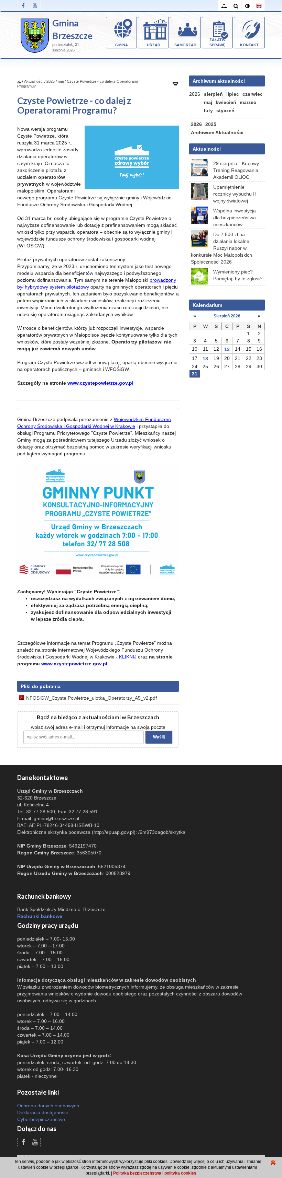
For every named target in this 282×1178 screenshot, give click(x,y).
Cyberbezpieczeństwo (41, 1119)
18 (205, 358)
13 (227, 349)
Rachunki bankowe (39, 916)
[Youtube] (35, 5)
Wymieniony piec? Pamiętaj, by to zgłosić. (238, 275)
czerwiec (252, 94)
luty (208, 110)
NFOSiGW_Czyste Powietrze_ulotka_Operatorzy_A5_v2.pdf (91, 698)
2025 (50, 81)
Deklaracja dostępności (42, 1112)
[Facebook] (23, 5)
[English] (259, 6)
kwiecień (226, 102)
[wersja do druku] (175, 82)
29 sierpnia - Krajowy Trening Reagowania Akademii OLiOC (236, 170)
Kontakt (249, 45)
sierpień (213, 94)
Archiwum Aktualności (217, 132)
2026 (196, 124)
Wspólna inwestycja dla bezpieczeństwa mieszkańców (234, 217)
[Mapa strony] (224, 6)
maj (61, 81)
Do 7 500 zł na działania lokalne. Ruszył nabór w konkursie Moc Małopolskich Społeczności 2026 (221, 248)
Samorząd (185, 45)
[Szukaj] (235, 6)
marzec (248, 102)
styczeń (225, 110)
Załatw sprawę (217, 42)
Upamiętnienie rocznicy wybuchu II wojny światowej (234, 193)
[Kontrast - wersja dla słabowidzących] (247, 6)
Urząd (153, 45)
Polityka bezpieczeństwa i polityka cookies (154, 1173)
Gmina (121, 45)
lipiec (232, 94)
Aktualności (33, 81)
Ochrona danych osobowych (48, 1105)
